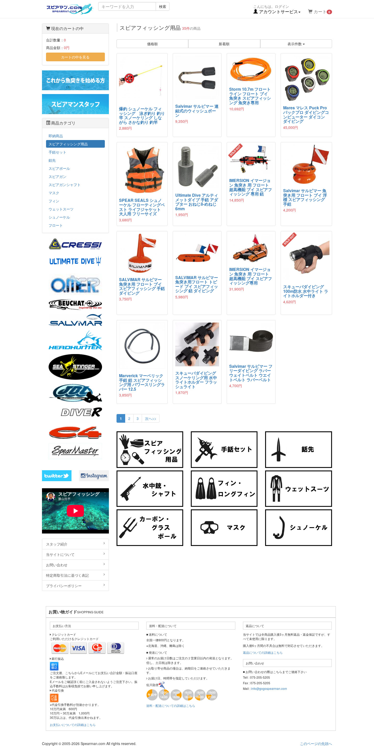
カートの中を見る (75, 56)
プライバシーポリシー (64, 585)
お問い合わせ (56, 564)
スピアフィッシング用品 (68, 143)
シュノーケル (59, 217)
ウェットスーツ (61, 208)
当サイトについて (60, 554)
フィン (54, 200)
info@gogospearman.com (269, 688)
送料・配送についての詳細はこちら (170, 705)
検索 (162, 6)
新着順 (224, 43)
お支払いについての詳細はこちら (73, 724)
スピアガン (57, 176)
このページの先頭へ (316, 743)
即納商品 (56, 135)
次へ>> (150, 418)
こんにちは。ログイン (275, 9)
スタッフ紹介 (56, 543)
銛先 (52, 160)
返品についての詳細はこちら (263, 652)
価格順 (152, 43)
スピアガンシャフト (65, 184)
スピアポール (59, 168)
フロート (56, 225)
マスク (54, 192)
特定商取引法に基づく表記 (67, 575)
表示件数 (295, 43)
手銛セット (57, 152)
